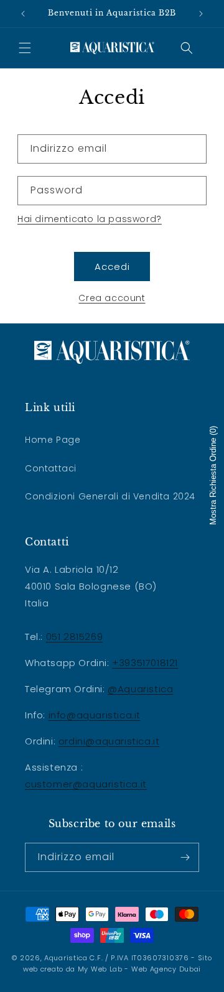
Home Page (52, 439)
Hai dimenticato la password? (89, 219)
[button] (25, 48)
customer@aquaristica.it (86, 783)
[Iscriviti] (184, 857)
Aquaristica (66, 958)
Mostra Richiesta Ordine (213, 475)
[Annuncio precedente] (23, 13)
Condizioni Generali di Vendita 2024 (110, 496)
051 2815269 (74, 636)
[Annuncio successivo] (201, 13)
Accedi (112, 266)
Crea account (111, 298)
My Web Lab (100, 969)
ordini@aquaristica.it (109, 741)
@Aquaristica (140, 688)
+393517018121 (145, 662)
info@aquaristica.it (95, 714)
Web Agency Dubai (166, 969)
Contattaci (51, 468)
